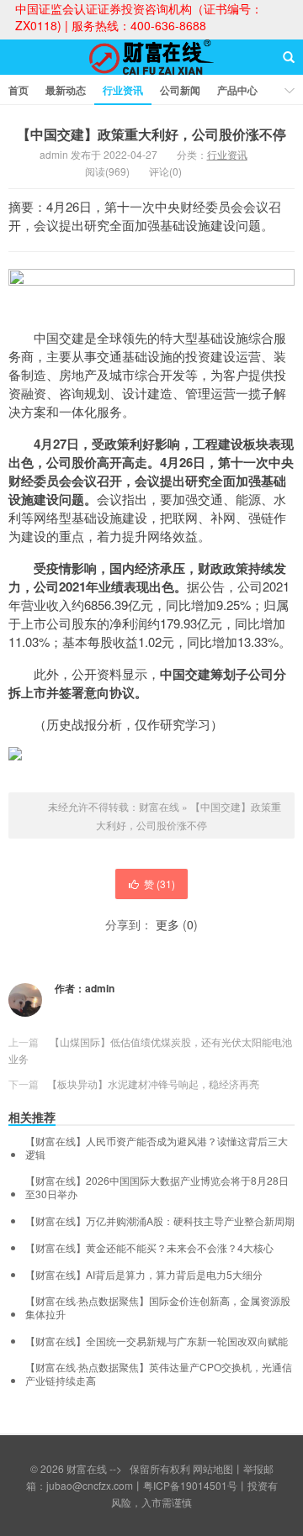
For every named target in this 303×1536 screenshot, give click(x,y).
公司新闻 (180, 89)
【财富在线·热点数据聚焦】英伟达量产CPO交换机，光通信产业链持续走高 (158, 1373)
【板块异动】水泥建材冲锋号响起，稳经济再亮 (153, 1083)
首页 (18, 89)
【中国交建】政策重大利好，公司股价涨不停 (151, 134)
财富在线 (151, 72)
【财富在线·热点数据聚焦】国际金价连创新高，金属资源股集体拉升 (157, 1307)
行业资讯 (123, 89)
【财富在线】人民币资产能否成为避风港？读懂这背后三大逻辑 (156, 1147)
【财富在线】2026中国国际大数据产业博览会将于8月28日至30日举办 (157, 1187)
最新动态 (65, 89)
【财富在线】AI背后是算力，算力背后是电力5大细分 (144, 1274)
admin (99, 988)
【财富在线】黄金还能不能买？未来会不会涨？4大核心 (149, 1248)
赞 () (159, 883)
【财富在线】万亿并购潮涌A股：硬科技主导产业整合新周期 (160, 1221)
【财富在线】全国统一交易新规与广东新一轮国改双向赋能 (156, 1341)
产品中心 (237, 89)
